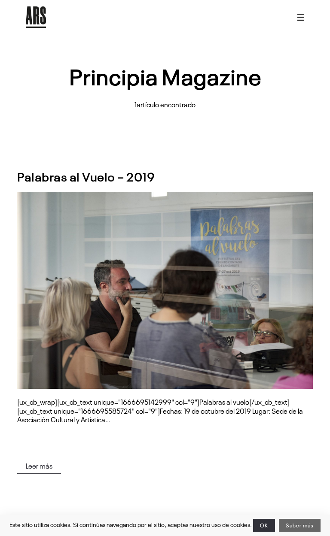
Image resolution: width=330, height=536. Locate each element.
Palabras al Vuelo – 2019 (86, 176)
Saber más (300, 525)
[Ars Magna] (36, 17)
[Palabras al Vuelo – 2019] (165, 290)
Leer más (39, 465)
